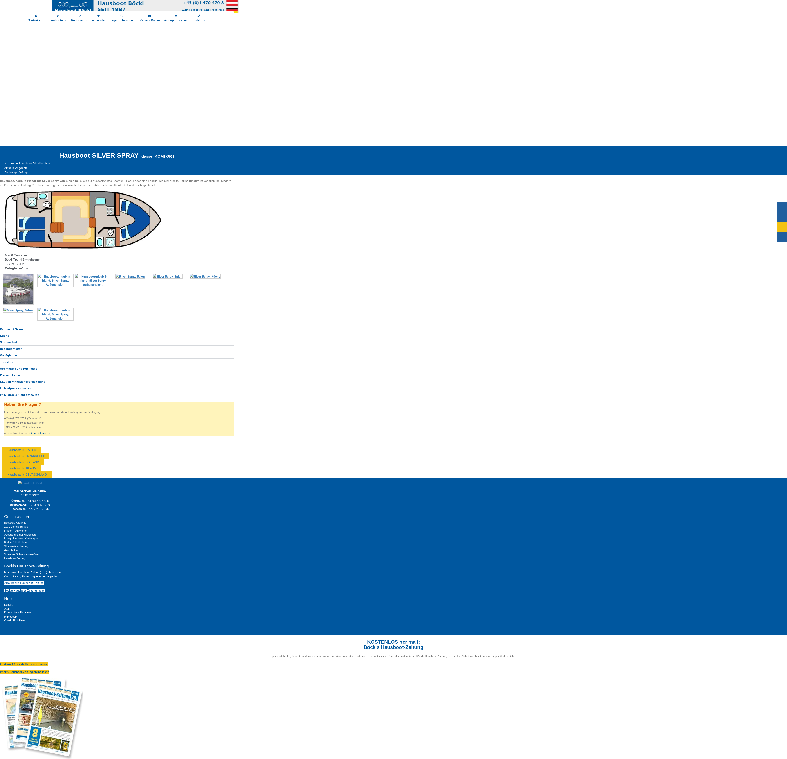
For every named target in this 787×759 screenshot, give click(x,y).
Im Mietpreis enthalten (15, 388)
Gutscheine (11, 550)
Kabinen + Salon (11, 329)
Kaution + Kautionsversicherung (22, 381)
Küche (4, 335)
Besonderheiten (11, 348)
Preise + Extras (10, 375)
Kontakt (8, 604)
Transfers (6, 362)
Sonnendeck (9, 342)
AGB (7, 608)
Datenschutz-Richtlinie (17, 612)
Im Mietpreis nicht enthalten (19, 394)
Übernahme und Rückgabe (18, 368)
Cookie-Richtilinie (14, 620)
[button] (117, 329)
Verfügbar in (8, 355)
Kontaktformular (40, 433)
